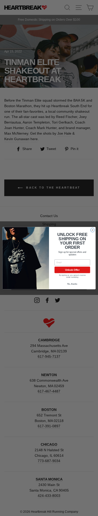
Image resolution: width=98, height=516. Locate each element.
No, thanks (72, 284)
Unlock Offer (72, 269)
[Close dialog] (92, 230)
